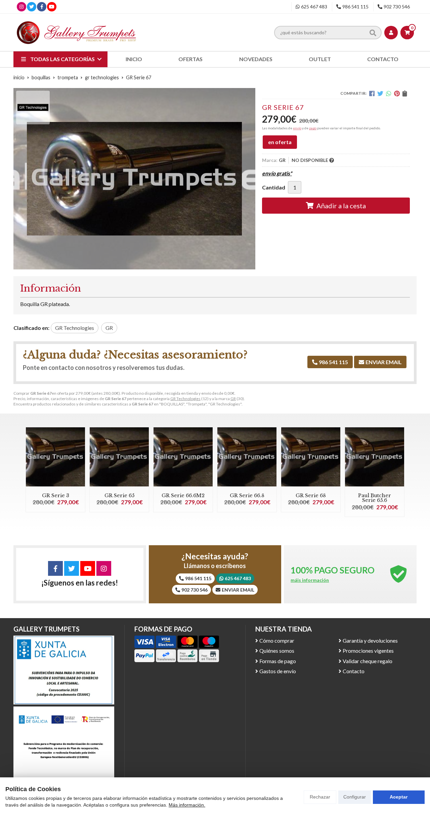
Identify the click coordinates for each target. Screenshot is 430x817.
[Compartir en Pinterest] (397, 93)
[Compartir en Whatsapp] (388, 93)
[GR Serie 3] (55, 456)
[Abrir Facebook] (42, 6)
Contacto (353, 671)
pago (312, 128)
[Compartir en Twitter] (380, 93)
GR (233, 398)
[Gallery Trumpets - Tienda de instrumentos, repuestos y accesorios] (76, 32)
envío (297, 128)
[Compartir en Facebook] (372, 93)
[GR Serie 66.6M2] (183, 456)
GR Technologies (185, 398)
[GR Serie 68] (310, 456)
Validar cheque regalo (367, 661)
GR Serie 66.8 (247, 495)
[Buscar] (373, 32)
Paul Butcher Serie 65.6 (374, 497)
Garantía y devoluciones (370, 640)
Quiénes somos (276, 650)
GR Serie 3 (55, 495)
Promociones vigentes (368, 650)
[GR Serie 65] (119, 456)
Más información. (187, 805)
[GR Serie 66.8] (246, 456)
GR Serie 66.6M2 (183, 495)
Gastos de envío (277, 671)
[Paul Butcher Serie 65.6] (374, 456)
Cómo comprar (276, 640)
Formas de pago (277, 661)
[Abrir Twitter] (31, 6)
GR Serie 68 (311, 495)
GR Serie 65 (119, 495)
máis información (310, 580)
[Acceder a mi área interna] (391, 32)
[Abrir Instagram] (21, 6)
